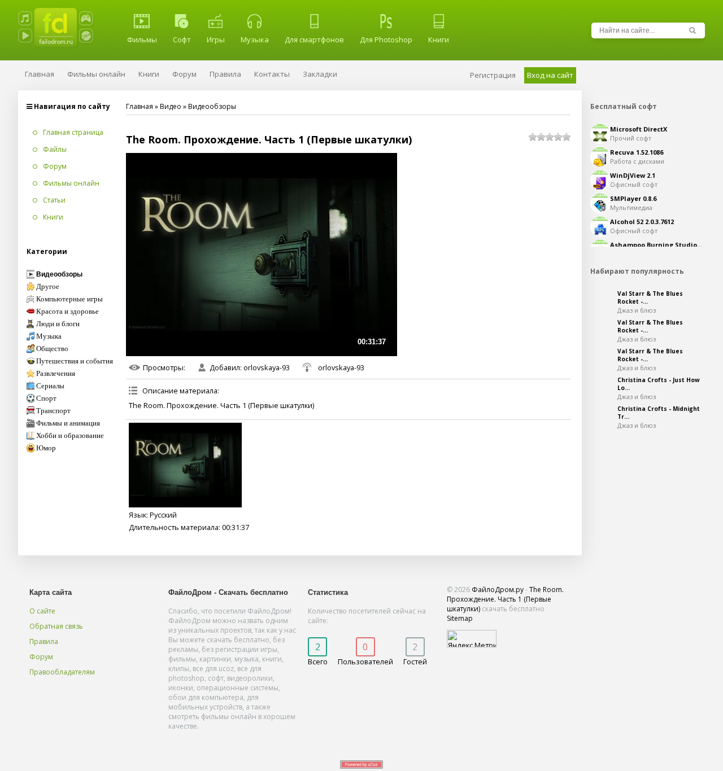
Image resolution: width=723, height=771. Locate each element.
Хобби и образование (70, 436)
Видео (170, 106)
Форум (41, 657)
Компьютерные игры (69, 299)
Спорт (46, 398)
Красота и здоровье (67, 312)
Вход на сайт (550, 75)
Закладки (320, 74)
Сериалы (50, 386)
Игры (216, 39)
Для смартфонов (314, 39)
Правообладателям (62, 672)
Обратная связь (56, 626)
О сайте (42, 611)
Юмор (46, 448)
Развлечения (55, 374)
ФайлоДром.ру (498, 589)
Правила (43, 641)
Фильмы (142, 39)
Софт (182, 39)
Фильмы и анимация (68, 423)
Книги (438, 39)
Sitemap (460, 618)
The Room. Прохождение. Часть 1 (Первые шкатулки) (505, 599)
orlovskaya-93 (266, 367)
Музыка (255, 39)
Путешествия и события (74, 361)
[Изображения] (185, 465)
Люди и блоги (58, 324)
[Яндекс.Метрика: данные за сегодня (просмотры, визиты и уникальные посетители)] (471, 638)
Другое (47, 287)
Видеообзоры (212, 106)
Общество (52, 349)
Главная (139, 106)
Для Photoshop (386, 39)
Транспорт (53, 411)
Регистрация (493, 75)
